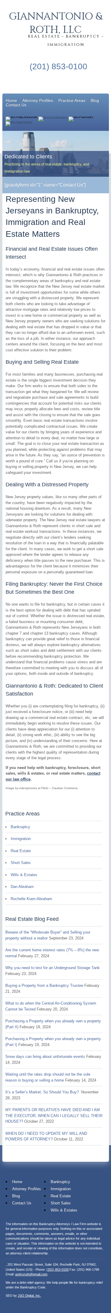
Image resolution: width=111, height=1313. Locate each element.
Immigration (21, 838)
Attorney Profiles (37, 100)
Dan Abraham (22, 886)
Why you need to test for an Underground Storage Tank (52, 968)
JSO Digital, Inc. (29, 1295)
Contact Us (16, 105)
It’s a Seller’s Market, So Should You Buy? (42, 1092)
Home (11, 100)
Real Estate (21, 851)
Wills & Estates (24, 875)
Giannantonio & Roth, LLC (55, 23)
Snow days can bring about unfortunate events (45, 1056)
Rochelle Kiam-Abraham (31, 899)
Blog (95, 100)
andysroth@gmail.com (31, 1274)
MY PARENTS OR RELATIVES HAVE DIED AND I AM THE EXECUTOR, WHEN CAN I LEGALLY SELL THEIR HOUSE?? (53, 1116)
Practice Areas (71, 100)
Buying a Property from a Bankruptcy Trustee (44, 985)
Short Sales (21, 862)
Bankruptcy (20, 827)
